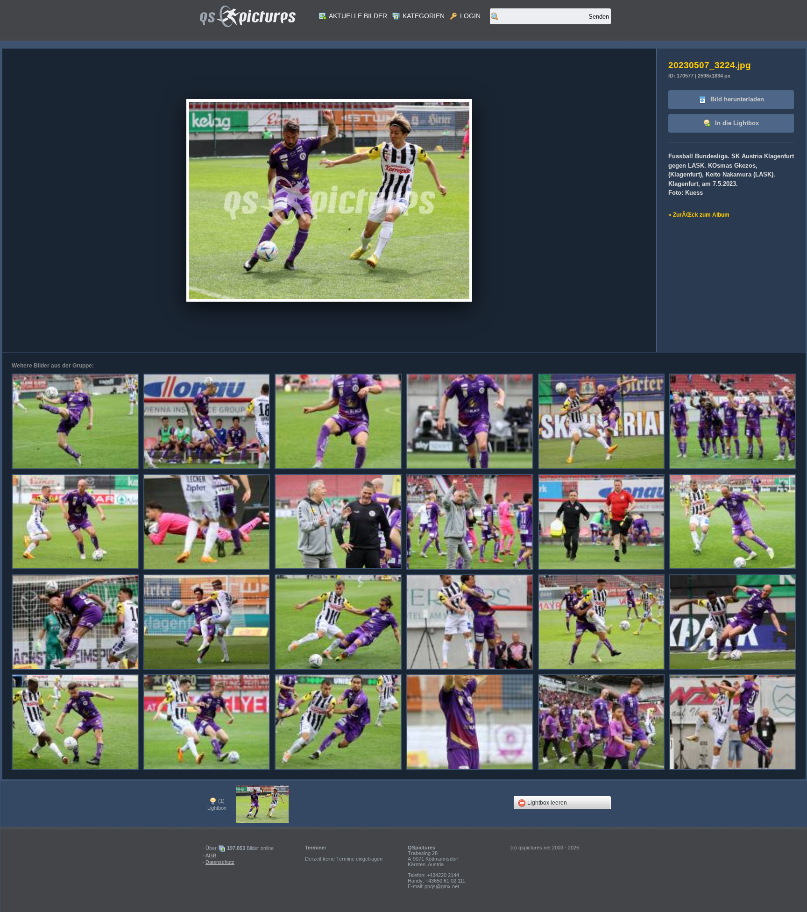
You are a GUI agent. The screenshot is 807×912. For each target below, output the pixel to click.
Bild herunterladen (736, 99)
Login (469, 16)
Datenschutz (219, 862)
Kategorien (423, 16)
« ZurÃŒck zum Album (698, 215)
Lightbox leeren (546, 802)
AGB (210, 855)
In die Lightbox (736, 123)
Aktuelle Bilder (357, 16)
